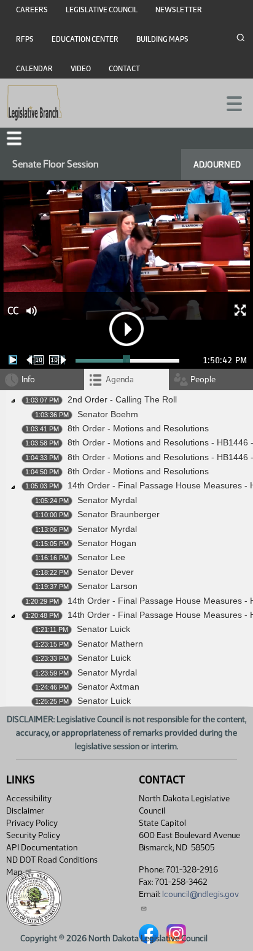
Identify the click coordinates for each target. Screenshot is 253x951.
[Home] (34, 103)
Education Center (85, 39)
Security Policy (33, 835)
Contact (124, 68)
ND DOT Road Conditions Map (52, 866)
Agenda (120, 379)
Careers (32, 10)
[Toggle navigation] (229, 102)
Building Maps (162, 39)
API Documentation (41, 847)
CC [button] (12, 311)
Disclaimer (25, 811)
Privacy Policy (32, 823)
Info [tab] (28, 379)
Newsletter (178, 10)
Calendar (34, 68)
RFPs (25, 39)
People (203, 379)
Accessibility (29, 798)
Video (81, 68)
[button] (14, 138)
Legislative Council (102, 10)
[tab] (126, 379)
